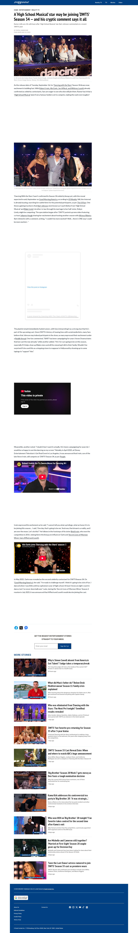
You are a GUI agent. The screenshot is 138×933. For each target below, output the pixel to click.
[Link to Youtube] (80, 907)
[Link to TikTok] (83, 908)
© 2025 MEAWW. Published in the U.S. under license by (29, 889)
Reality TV (98, 2)
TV (106, 2)
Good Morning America (48, 199)
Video (120, 2)
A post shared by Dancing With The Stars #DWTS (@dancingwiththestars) (57, 316)
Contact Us (45, 907)
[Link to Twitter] (77, 907)
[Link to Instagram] (73, 907)
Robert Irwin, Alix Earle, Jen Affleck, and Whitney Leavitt (61, 88)
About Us (16, 907)
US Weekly (72, 199)
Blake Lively (28, 209)
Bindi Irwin (75, 531)
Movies (113, 2)
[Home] (21, 2)
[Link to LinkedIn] (87, 907)
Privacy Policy (18, 913)
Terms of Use (17, 919)
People (62, 456)
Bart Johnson (42, 206)
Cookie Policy (17, 916)
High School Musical (22, 95)
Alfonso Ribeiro (85, 215)
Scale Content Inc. (49, 889)
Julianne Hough (26, 215)
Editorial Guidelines (19, 910)
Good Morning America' (23, 582)
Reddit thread (20, 338)
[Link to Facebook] (70, 907)
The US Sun (81, 202)
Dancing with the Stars (63, 85)
